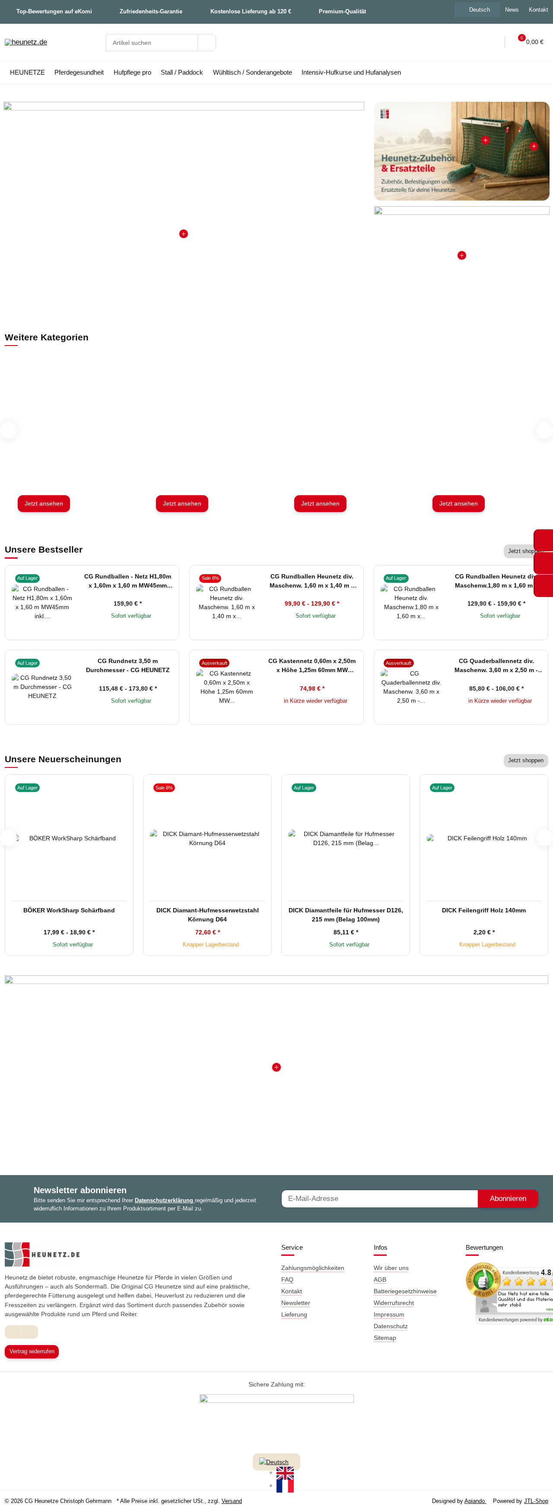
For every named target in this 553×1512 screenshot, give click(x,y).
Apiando (475, 1501)
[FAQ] (457, 42)
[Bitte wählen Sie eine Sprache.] (274, 1461)
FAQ (287, 1279)
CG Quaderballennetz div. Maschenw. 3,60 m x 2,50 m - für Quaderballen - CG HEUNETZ (496, 666)
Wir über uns (391, 1267)
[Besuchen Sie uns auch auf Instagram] (29, 1332)
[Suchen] (206, 42)
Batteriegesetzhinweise (405, 1291)
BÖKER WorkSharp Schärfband (69, 910)
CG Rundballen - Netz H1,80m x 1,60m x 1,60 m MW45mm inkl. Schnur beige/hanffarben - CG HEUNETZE (128, 581)
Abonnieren (508, 1199)
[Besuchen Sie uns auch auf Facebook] (13, 1332)
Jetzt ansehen (44, 503)
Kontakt (291, 1291)
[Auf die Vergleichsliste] (53, 577)
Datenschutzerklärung (165, 1200)
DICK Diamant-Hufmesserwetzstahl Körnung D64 (207, 915)
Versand (232, 1501)
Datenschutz (391, 1326)
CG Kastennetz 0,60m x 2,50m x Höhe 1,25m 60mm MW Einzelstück (312, 666)
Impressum (389, 1314)
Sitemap (385, 1337)
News (512, 9)
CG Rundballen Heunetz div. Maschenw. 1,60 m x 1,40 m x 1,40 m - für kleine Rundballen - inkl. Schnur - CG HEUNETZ (312, 581)
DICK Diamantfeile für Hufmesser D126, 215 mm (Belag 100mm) (346, 915)
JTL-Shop (536, 1501)
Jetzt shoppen (525, 551)
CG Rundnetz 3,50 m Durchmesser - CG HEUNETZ (128, 665)
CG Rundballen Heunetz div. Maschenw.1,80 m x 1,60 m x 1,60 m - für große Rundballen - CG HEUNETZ (496, 581)
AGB (380, 1279)
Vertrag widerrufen (32, 1351)
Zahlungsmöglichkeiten (312, 1267)
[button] (475, 42)
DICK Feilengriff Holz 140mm (484, 910)
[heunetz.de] (26, 43)
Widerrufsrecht (394, 1302)
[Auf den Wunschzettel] (65, 577)
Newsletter (295, 1302)
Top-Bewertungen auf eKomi (54, 11)
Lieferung (294, 1314)
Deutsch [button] (479, 9)
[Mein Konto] (492, 42)
